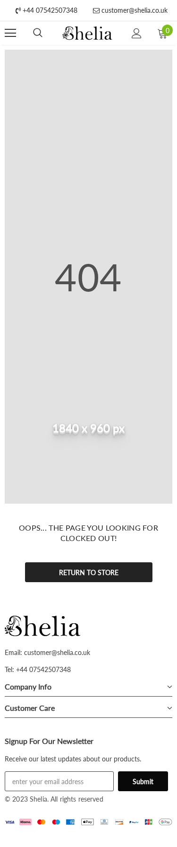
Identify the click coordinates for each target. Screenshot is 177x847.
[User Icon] (137, 33)
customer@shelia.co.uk (134, 10)
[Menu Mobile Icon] (10, 33)
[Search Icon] (37, 33)
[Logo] (87, 33)
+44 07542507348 (49, 10)
